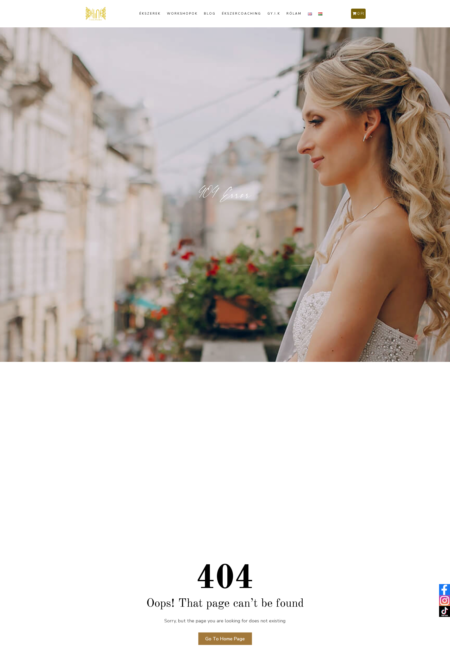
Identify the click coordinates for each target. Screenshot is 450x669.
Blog (210, 13)
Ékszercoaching (241, 13)
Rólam (294, 13)
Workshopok (182, 13)
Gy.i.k (273, 13)
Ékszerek (150, 13)
